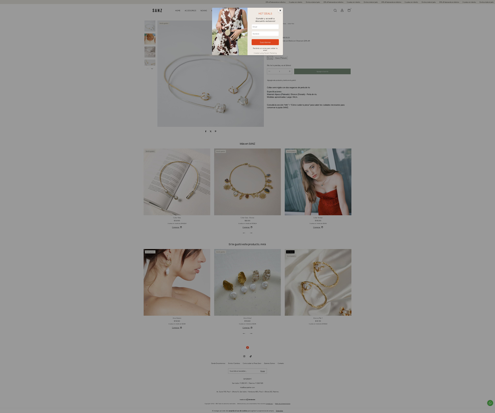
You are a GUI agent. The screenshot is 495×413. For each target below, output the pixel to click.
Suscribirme (265, 42)
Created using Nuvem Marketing (265, 53)
